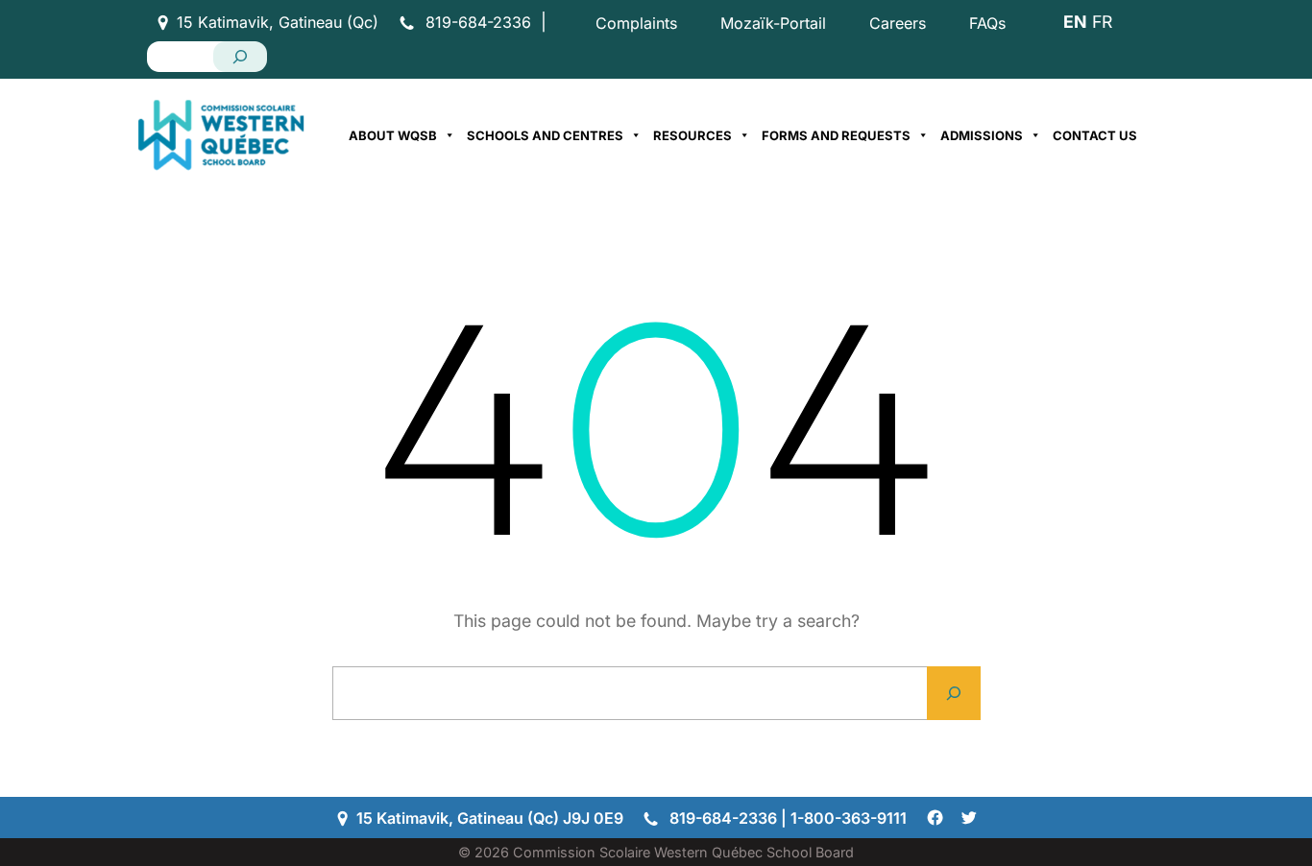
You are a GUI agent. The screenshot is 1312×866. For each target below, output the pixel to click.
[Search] (240, 56)
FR (1102, 22)
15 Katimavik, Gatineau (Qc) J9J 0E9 (489, 818)
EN (1075, 22)
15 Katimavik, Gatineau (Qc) (277, 22)
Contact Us (1095, 135)
